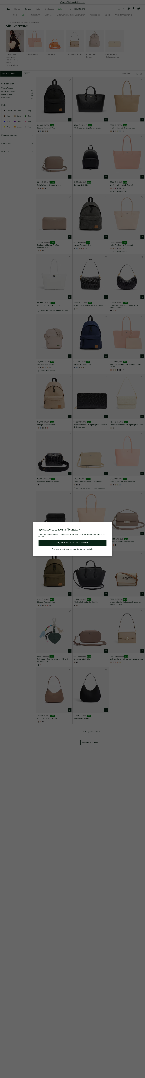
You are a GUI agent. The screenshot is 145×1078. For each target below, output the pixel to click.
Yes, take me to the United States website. (72, 543)
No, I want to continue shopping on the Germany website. (72, 549)
